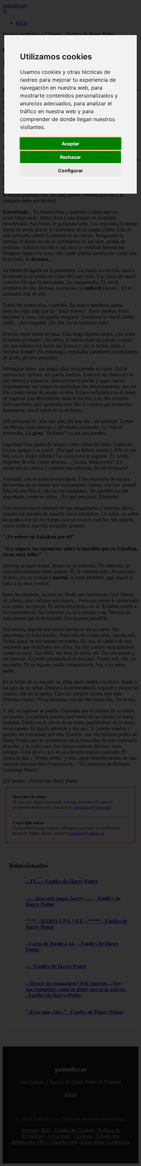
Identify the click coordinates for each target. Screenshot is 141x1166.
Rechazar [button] (70, 157)
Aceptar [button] (70, 143)
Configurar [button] (70, 170)
